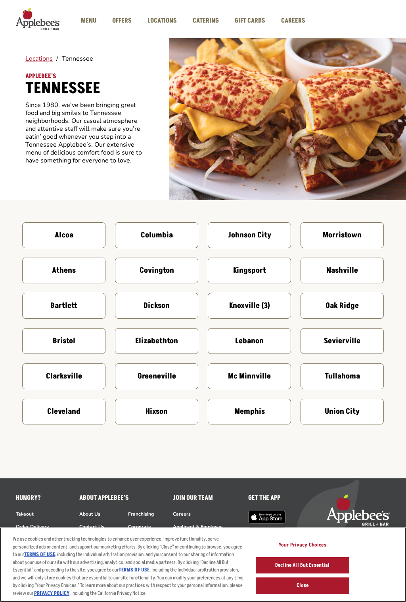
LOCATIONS (162, 20)
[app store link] (267, 517)
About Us (89, 514)
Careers (182, 514)
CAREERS (293, 20)
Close (303, 585)
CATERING (206, 20)
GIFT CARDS (250, 20)
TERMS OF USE (39, 554)
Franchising (141, 514)
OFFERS (122, 20)
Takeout (25, 514)
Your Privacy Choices (302, 544)
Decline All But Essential (302, 565)
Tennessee (77, 58)
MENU (88, 20)
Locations (39, 59)
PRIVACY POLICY (51, 593)
